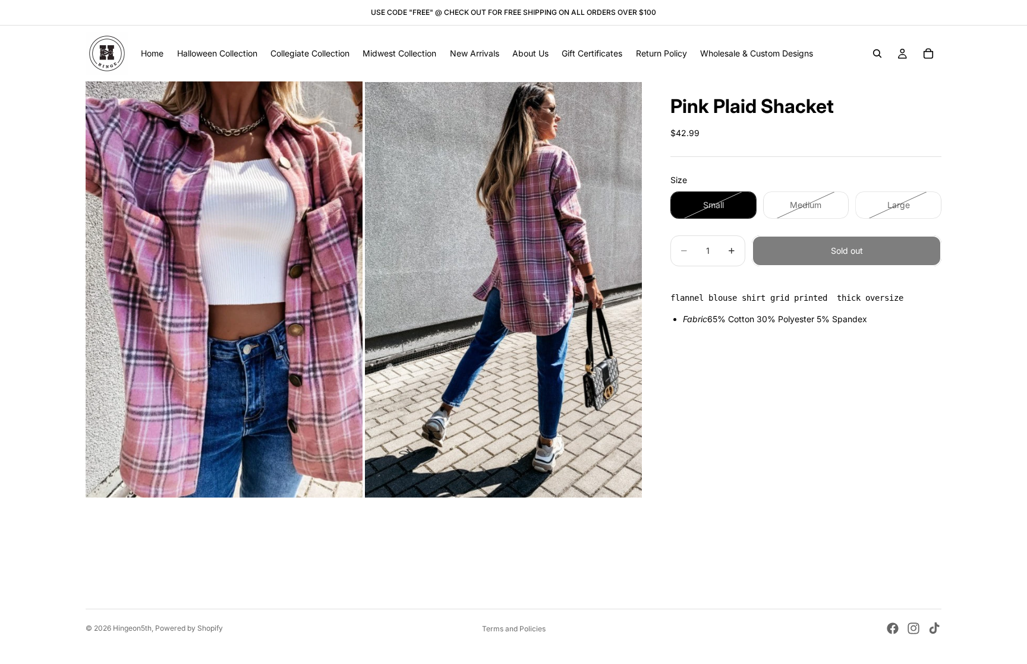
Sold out (847, 251)
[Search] (877, 53)
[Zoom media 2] (503, 289)
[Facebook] (893, 628)
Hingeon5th (132, 628)
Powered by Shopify (189, 628)
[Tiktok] (934, 628)
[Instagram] (913, 628)
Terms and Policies (514, 628)
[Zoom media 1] (224, 289)
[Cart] (928, 53)
